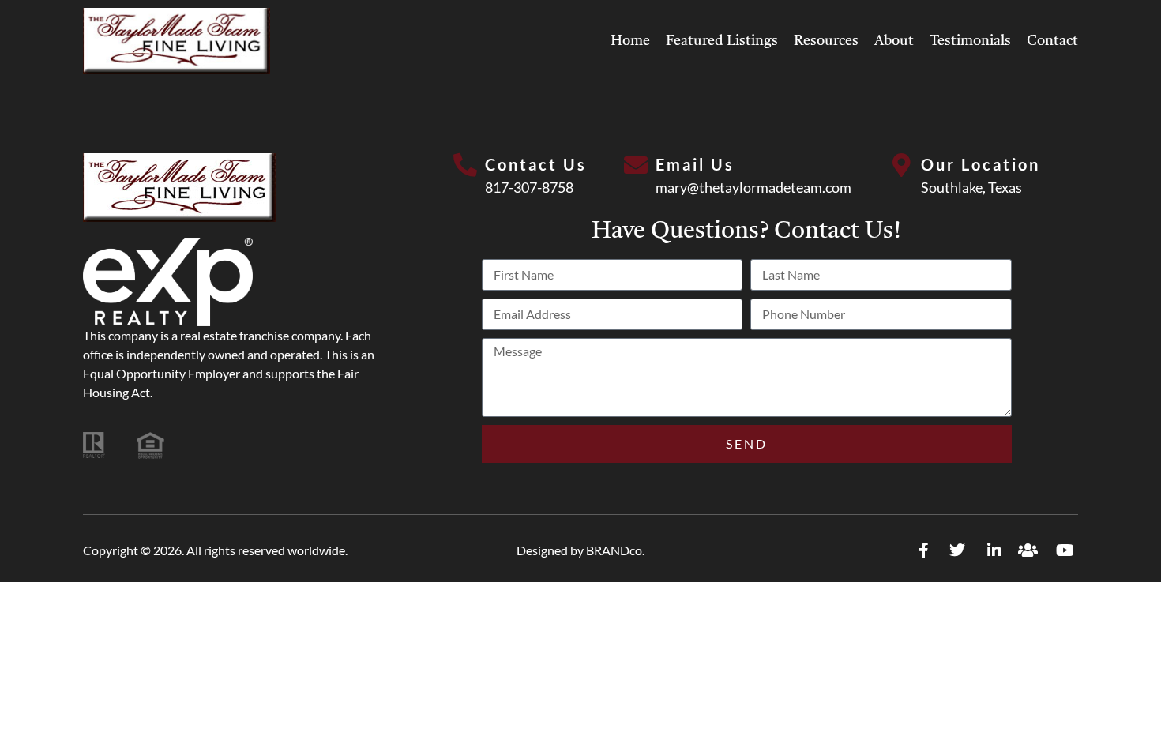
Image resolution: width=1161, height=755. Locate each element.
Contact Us (536, 164)
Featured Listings (722, 41)
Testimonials (970, 41)
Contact (1052, 41)
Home (630, 41)
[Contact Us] (465, 165)
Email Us (695, 164)
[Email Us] (636, 165)
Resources (826, 41)
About (894, 41)
